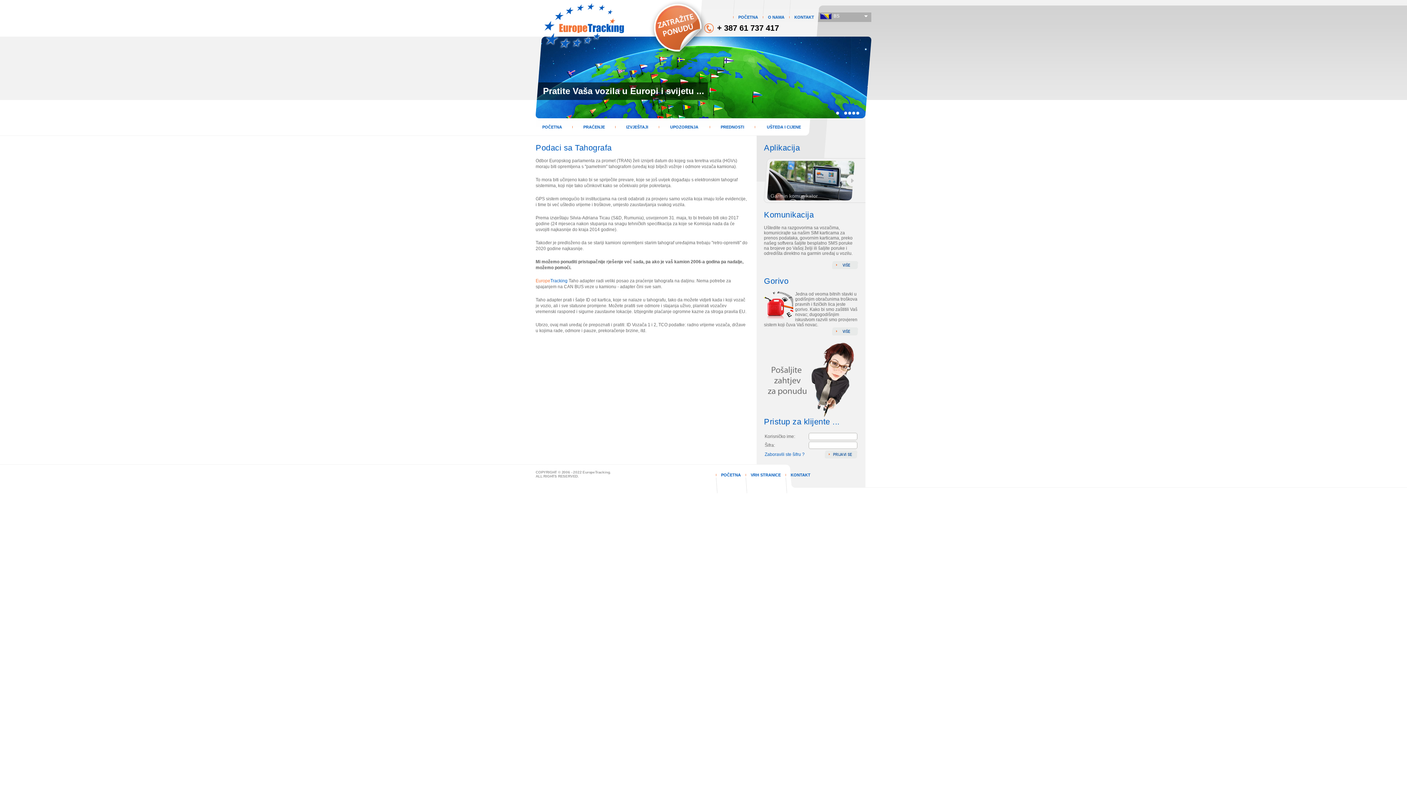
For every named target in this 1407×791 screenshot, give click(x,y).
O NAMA (776, 17)
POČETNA (748, 17)
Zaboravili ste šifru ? (785, 454)
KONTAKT (804, 17)
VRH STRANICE (766, 475)
